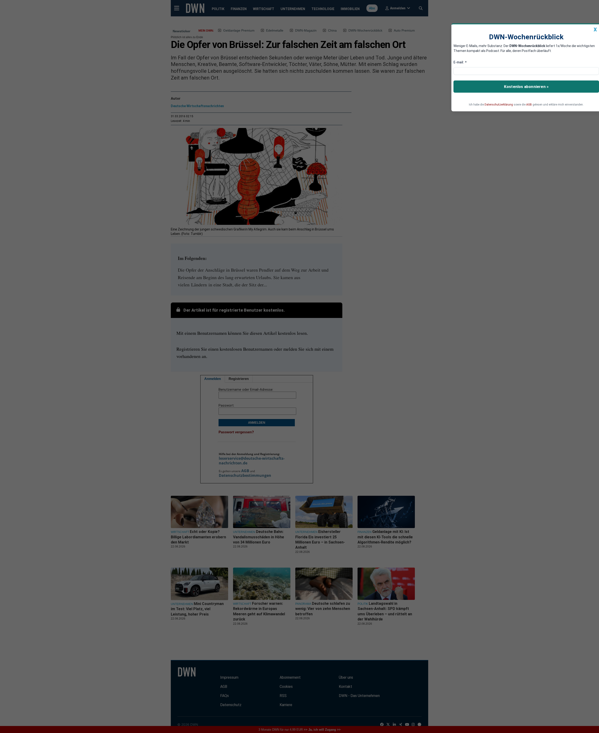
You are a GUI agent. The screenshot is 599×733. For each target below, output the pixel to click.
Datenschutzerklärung (499, 104)
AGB (529, 104)
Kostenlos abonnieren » (526, 86)
